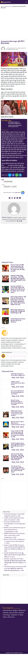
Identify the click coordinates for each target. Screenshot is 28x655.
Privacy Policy (8, 583)
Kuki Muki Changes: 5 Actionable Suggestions (14, 122)
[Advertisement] (14, 23)
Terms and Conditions (11, 598)
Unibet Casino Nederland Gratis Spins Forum (14, 126)
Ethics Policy (8, 591)
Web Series (11, 617)
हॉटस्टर (6, 165)
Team (6, 581)
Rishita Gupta (10, 48)
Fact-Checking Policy (10, 593)
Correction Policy (9, 585)
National (21, 613)
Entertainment (8, 6)
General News (13, 613)
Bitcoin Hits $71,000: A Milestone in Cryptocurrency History (18, 423)
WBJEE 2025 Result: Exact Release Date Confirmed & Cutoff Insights (17, 413)
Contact (6, 579)
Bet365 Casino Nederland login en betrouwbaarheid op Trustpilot (17, 402)
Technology (6, 615)
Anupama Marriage (8, 181)
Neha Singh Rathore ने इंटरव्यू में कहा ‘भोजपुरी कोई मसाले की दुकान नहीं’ (18, 311)
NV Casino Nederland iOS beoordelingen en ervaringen (17, 392)
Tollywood (14, 615)
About (6, 577)
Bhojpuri (15, 610)
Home (2, 6)
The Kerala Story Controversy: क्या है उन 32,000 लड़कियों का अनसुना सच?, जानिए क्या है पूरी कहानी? (18, 469)
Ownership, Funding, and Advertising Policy (12, 596)
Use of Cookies (9, 600)
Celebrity (5, 613)
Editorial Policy (8, 589)
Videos (5, 617)
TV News (14, 186)
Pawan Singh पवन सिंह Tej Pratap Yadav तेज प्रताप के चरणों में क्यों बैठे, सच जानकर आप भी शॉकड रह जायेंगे (18, 268)
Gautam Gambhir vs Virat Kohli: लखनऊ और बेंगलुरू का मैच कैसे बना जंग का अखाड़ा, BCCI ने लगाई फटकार (18, 289)
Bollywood (22, 610)
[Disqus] (14, 241)
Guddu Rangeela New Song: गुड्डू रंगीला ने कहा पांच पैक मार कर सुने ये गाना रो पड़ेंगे (18, 445)
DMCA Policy (8, 587)
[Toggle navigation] (26, 2)
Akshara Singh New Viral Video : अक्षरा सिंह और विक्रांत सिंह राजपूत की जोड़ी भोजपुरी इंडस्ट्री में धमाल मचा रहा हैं (18, 279)
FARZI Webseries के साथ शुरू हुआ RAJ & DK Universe (18, 320)
